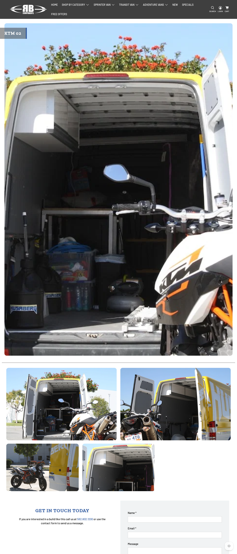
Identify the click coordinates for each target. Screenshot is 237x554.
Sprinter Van (102, 4)
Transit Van (126, 4)
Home (54, 4)
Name (132, 512)
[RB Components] (28, 9)
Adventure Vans (153, 4)
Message (133, 543)
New (175, 4)
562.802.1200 (85, 519)
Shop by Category (73, 4)
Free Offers (59, 14)
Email (132, 528)
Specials (187, 4)
